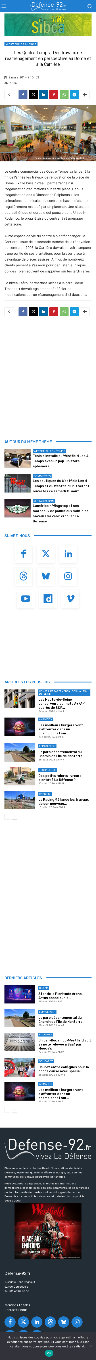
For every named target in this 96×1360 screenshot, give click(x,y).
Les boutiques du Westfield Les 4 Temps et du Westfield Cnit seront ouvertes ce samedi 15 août (61, 486)
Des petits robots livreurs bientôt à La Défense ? (59, 778)
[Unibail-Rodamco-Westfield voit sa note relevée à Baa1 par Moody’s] (19, 1042)
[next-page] (14, 817)
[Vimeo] (70, 599)
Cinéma (43, 988)
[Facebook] (23, 94)
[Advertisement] (48, 371)
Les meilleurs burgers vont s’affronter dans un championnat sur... (60, 729)
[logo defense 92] (48, 6)
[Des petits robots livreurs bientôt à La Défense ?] (19, 776)
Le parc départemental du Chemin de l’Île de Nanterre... (61, 754)
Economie (45, 1034)
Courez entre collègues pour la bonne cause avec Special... (63, 1069)
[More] (85, 94)
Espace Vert (47, 746)
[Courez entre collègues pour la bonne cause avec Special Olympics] (19, 1067)
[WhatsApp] (64, 94)
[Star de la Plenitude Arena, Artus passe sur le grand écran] (19, 994)
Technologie (47, 770)
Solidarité (46, 1061)
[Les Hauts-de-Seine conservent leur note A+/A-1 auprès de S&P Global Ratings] (19, 698)
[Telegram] (74, 94)
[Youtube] (26, 599)
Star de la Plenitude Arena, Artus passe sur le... (60, 996)
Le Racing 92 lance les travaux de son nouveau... (63, 802)
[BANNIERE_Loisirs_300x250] (48, 1231)
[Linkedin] (43, 94)
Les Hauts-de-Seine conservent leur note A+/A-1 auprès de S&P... (62, 704)
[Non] (90, 1346)
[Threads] (23, 577)
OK (49, 1353)
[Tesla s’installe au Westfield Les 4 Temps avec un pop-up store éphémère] (17, 458)
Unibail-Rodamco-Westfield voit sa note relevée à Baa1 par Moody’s (64, 1044)
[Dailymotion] (48, 599)
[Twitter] (46, 554)
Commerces (42, 476)
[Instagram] (68, 577)
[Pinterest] (53, 94)
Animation (45, 719)
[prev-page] (7, 817)
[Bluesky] (46, 577)
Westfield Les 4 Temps (21, 44)
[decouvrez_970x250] (48, 24)
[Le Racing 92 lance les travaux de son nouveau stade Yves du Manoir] (19, 800)
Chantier (45, 793)
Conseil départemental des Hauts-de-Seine (63, 692)
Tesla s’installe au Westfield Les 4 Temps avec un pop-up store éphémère (61, 461)
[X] (33, 94)
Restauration (43, 501)
